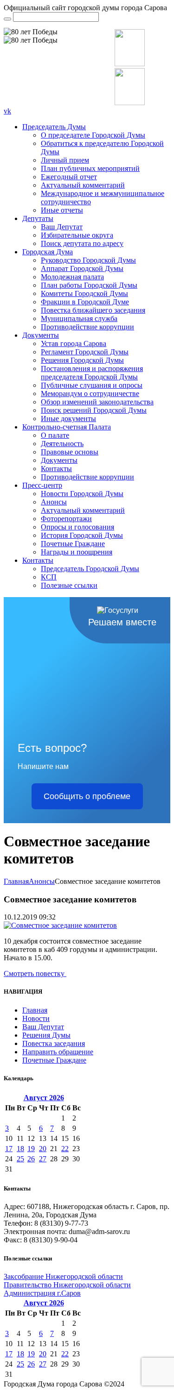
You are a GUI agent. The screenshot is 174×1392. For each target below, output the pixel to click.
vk (7, 111)
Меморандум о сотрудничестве (90, 393)
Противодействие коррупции (87, 327)
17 (9, 1149)
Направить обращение (57, 1052)
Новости (36, 1018)
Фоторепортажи (66, 519)
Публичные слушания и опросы (91, 385)
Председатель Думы (54, 127)
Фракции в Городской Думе (85, 302)
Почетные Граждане (73, 544)
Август (44, 1098)
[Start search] (7, 19)
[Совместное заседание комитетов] (60, 925)
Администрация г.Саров (42, 1293)
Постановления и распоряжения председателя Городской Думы (92, 373)
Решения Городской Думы (82, 360)
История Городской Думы (82, 535)
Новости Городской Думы (82, 494)
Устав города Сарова (73, 343)
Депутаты (37, 218)
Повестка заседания (53, 1043)
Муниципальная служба (79, 318)
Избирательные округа (77, 235)
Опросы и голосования (77, 527)
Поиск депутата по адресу (82, 243)
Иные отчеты (62, 210)
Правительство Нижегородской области (67, 1285)
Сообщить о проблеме (87, 796)
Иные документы (68, 418)
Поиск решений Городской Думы (94, 410)
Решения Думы (46, 1035)
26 (31, 1159)
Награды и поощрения (76, 552)
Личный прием (65, 160)
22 (65, 1149)
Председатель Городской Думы (90, 569)
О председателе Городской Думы (93, 135)
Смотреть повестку (35, 973)
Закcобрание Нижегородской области (63, 1276)
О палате (55, 435)
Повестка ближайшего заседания (93, 310)
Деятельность (62, 443)
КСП (49, 577)
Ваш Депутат (62, 227)
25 (20, 1159)
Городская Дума (47, 252)
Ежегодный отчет (69, 177)
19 (31, 1149)
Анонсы (54, 502)
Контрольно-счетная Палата (66, 427)
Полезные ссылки (69, 585)
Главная (16, 881)
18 (20, 1149)
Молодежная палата (72, 277)
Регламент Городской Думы (85, 352)
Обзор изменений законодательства (97, 402)
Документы (40, 335)
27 (42, 1159)
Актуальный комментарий (83, 185)
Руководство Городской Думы (88, 260)
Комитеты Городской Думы (84, 293)
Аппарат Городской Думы (82, 268)
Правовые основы (69, 452)
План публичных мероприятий (90, 168)
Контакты (56, 468)
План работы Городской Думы (89, 285)
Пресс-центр (42, 485)
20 (42, 1149)
